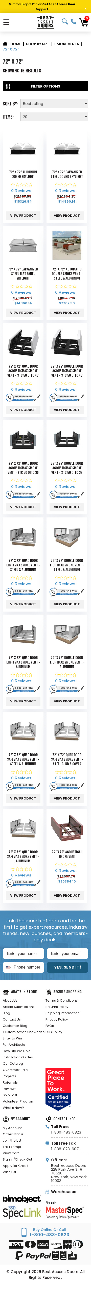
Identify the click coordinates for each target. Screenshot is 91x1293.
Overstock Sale (15, 1069)
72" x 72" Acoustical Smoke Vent (67, 854)
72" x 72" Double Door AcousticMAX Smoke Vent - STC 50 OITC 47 (67, 370)
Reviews (9, 1088)
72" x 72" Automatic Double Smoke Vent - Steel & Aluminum (67, 273)
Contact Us (12, 1019)
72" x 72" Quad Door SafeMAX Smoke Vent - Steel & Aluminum (23, 759)
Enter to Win (12, 1038)
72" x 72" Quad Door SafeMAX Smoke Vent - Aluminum (23, 856)
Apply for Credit (15, 1165)
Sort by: (10, 103)
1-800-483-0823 (74, 21)
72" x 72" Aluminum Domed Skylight (23, 174)
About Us (10, 1000)
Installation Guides (18, 1057)
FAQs (50, 1025)
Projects (9, 1076)
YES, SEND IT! (67, 967)
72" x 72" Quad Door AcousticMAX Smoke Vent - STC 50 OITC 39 (23, 468)
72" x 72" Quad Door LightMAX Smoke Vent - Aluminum (23, 662)
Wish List (9, 1172)
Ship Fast (10, 1095)
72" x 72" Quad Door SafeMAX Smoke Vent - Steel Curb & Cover (67, 759)
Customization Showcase (24, 1032)
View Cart (11, 1153)
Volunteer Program (18, 1101)
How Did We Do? (16, 1051)
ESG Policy (54, 1032)
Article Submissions (19, 1006)
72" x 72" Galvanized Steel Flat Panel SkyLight (23, 273)
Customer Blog (15, 1025)
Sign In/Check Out (17, 1159)
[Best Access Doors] (45, 22)
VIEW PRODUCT (23, 215)
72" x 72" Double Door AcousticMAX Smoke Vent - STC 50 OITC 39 (67, 468)
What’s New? (13, 1107)
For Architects (14, 1044)
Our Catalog (13, 1063)
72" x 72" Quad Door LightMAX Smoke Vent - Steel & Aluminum (23, 565)
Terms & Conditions (62, 1000)
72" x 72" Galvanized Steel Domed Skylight (67, 174)
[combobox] (7, 967)
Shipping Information (63, 1013)
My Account (12, 1127)
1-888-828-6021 (65, 1148)
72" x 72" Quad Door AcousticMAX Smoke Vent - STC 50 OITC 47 (23, 370)
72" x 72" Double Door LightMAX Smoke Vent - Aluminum (67, 662)
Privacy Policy (57, 1019)
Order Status (13, 1134)
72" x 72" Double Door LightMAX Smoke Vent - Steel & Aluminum (67, 565)
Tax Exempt (12, 1146)
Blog (6, 1013)
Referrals (10, 1082)
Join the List (12, 1140)
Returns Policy (57, 1006)
